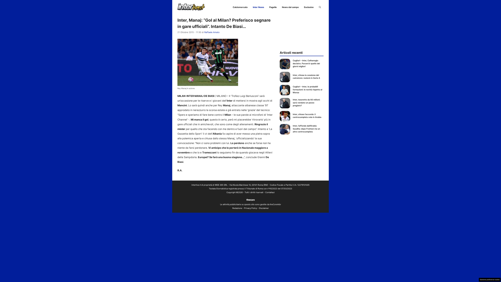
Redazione (237, 208)
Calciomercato (240, 7)
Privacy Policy (250, 208)
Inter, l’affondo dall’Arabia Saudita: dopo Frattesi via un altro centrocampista (306, 129)
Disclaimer (264, 208)
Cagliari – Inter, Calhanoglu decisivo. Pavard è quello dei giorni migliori (306, 63)
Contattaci (270, 192)
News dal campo (290, 7)
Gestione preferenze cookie (490, 280)
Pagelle (273, 7)
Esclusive (309, 7)
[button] (320, 7)
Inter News (258, 7)
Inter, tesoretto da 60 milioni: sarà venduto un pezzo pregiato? (306, 102)
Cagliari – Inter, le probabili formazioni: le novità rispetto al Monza (307, 89)
